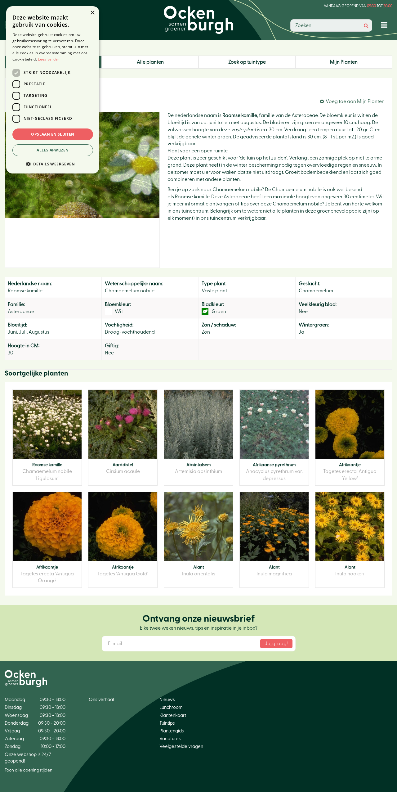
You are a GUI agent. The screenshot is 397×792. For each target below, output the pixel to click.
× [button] (92, 13)
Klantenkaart (172, 715)
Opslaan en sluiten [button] (52, 134)
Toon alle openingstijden (28, 770)
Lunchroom (170, 707)
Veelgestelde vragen (181, 746)
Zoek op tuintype (247, 62)
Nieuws (167, 699)
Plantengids (171, 731)
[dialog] (52, 89)
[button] (52, 163)
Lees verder (48, 59)
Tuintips (167, 723)
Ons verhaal (101, 699)
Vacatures (170, 738)
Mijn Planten (344, 62)
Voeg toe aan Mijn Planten (355, 101)
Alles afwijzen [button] (53, 150)
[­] (385, 25)
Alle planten (150, 62)
